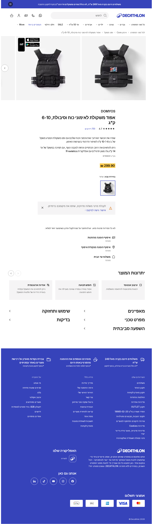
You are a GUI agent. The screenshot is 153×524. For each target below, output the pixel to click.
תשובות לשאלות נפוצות (81, 421)
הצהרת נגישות (85, 406)
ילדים (99, 24)
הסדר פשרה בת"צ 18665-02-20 (129, 411)
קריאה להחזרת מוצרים (82, 411)
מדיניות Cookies (136, 426)
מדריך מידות (86, 383)
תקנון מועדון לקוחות (135, 392)
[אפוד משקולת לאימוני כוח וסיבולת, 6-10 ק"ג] (113, 68)
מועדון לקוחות (85, 426)
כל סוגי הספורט (137, 24)
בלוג (38, 392)
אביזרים (87, 24)
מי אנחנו (36, 383)
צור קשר (88, 397)
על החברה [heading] (35, 377)
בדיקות (62, 319)
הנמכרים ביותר (33, 24)
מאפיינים (135, 311)
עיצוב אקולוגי (34, 397)
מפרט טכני (134, 319)
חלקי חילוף (48, 24)
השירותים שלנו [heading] (137, 377)
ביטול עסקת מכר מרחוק (81, 402)
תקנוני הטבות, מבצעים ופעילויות (129, 416)
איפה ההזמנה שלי (84, 387)
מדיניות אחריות (137, 402)
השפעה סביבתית (128, 328)
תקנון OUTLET (137, 406)
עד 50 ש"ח (73, 24)
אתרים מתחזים (33, 416)
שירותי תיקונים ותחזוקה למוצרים (129, 421)
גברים (121, 24)
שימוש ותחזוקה (55, 311)
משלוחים (140, 383)
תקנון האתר (138, 387)
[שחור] (106, 188)
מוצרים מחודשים (32, 402)
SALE (59, 24)
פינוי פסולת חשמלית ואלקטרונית (129, 438)
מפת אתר (87, 416)
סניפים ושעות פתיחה (31, 387)
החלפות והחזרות (136, 397)
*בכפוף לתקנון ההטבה (78, 4)
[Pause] (9, 4)
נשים (110, 24)
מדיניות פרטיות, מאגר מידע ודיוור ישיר (129, 432)
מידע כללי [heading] (87, 377)
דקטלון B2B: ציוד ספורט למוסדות (25, 406)
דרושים (37, 411)
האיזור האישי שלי (84, 392)
